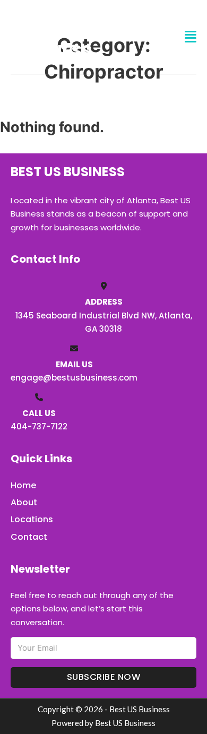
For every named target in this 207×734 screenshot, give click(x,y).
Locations (32, 519)
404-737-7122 (39, 426)
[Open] (190, 37)
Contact (29, 537)
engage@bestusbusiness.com (74, 377)
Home (23, 485)
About (24, 502)
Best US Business (51, 36)
